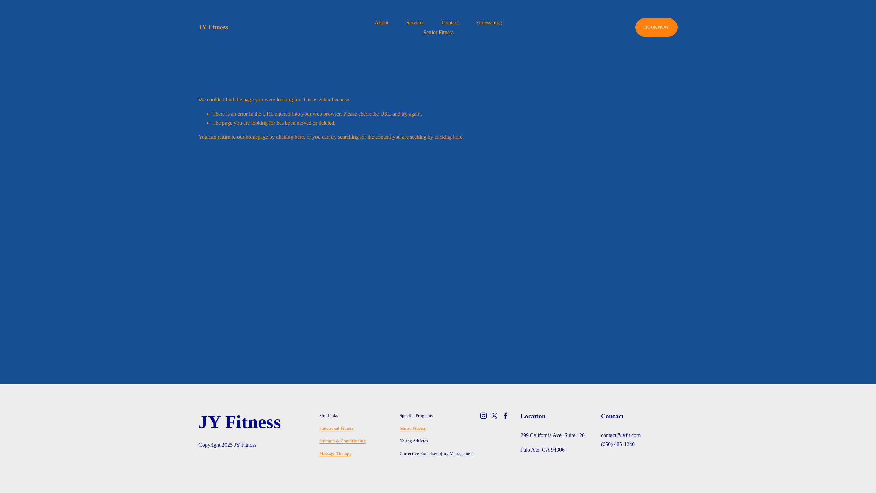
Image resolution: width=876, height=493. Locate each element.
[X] (494, 415)
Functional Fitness (336, 428)
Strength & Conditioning (342, 440)
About (381, 22)
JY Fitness (213, 27)
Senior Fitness (438, 32)
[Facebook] (505, 415)
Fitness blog (489, 22)
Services (415, 22)
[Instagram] (483, 415)
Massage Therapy (335, 453)
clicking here (290, 137)
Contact (450, 22)
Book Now (656, 27)
